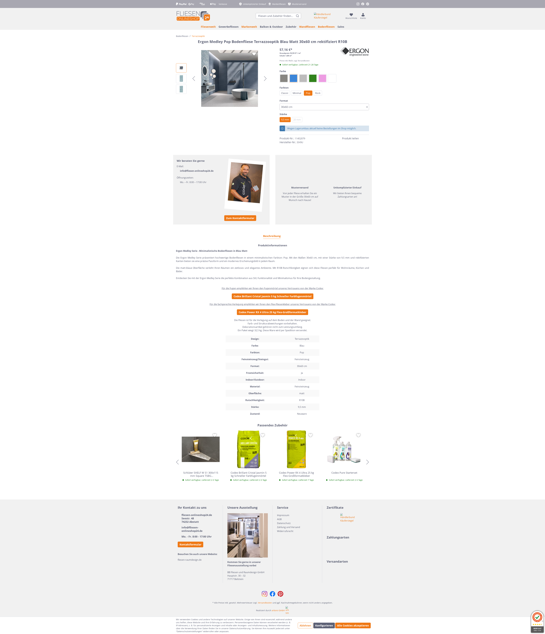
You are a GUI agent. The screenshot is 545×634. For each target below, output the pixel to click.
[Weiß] (332, 78)
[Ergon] (355, 51)
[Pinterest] (367, 138)
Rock (317, 93)
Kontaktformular (190, 544)
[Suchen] (297, 16)
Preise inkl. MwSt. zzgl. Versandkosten (295, 60)
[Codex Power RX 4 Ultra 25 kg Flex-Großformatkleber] (296, 449)
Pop (308, 93)
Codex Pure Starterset (344, 472)
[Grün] (313, 78)
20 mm (297, 119)
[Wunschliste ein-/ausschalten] (254, 54)
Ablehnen (305, 625)
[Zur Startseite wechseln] (193, 16)
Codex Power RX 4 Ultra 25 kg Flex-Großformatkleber (272, 312)
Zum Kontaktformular (240, 218)
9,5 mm (285, 119)
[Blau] (293, 78)
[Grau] (303, 78)
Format (284, 100)
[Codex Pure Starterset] (344, 449)
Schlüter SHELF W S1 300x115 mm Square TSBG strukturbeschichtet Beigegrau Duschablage (201, 474)
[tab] (272, 236)
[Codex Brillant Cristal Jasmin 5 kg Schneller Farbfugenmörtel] (249, 449)
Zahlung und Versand (288, 527)
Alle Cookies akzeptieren (353, 625)
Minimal (297, 93)
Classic (284, 93)
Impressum (283, 515)
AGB (279, 519)
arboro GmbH (278, 610)
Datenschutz (284, 523)
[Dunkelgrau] (284, 78)
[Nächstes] (265, 78)
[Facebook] (362, 138)
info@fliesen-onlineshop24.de (196, 170)
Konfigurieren (324, 625)
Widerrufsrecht (285, 531)
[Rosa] (322, 78)
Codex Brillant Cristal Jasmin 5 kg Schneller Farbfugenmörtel (273, 296)
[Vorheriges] (194, 78)
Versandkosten (265, 602)
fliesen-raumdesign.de (190, 559)
